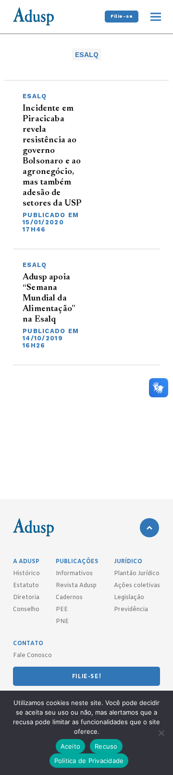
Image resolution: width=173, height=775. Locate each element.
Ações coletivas (137, 586)
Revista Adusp (76, 586)
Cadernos (69, 597)
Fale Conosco (32, 655)
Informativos (74, 574)
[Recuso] (161, 733)
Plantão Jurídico (137, 574)
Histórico (26, 574)
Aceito (71, 746)
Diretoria (26, 597)
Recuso (106, 746)
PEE (62, 609)
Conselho (26, 609)
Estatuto (26, 586)
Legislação (129, 597)
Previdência (131, 609)
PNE (62, 621)
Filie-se (122, 16)
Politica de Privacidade (89, 760)
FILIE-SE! (86, 677)
